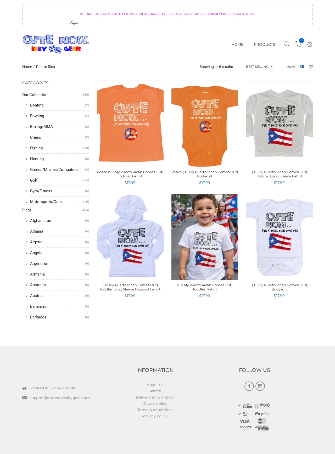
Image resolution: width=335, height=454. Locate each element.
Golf (33, 180)
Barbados (38, 317)
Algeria (36, 242)
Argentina (38, 263)
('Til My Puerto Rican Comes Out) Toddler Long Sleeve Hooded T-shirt (130, 287)
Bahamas (38, 306)
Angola (36, 252)
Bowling (37, 116)
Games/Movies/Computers (54, 169)
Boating (36, 105)
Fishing (36, 148)
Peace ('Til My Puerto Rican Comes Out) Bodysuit (204, 174)
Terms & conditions (154, 409)
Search (155, 391)
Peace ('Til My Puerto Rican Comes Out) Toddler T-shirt (130, 174)
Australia (38, 285)
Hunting (37, 158)
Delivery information (155, 397)
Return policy (155, 403)
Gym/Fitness (41, 191)
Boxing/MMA (41, 126)
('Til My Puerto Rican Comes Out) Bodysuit (279, 287)
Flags (27, 210)
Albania (36, 231)
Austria (36, 295)
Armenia (37, 274)
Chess (35, 137)
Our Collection (34, 94)
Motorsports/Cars (46, 201)
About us (155, 384)
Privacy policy (155, 416)
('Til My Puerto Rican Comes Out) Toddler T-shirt (204, 287)
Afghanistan (40, 220)
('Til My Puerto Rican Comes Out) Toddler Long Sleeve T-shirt (279, 174)
